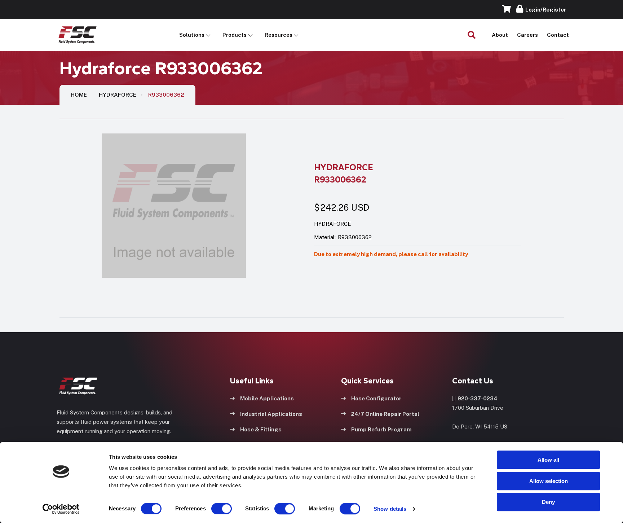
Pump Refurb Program (381, 429)
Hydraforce (117, 95)
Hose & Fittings (261, 429)
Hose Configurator (376, 398)
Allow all (548, 460)
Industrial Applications (271, 414)
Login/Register (544, 9)
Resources (278, 35)
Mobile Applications (267, 398)
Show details (390, 509)
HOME (79, 95)
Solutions (191, 35)
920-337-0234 (476, 398)
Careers (527, 35)
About (500, 35)
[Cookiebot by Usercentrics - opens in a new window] (61, 509)
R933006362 (166, 95)
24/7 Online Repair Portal (385, 414)
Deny (548, 502)
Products (234, 35)
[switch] (214, 508)
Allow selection (548, 481)
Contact (558, 35)
